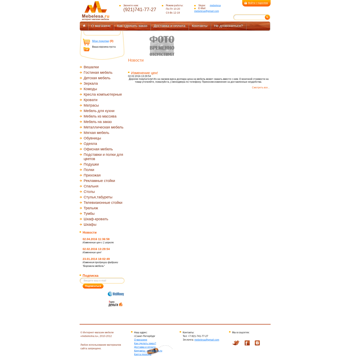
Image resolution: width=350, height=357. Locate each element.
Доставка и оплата (169, 26)
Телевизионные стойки (103, 203)
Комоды (90, 89)
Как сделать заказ (132, 26)
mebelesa (215, 5)
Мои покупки (100, 41)
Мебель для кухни (99, 111)
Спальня (91, 186)
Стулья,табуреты (98, 197)
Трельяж (91, 208)
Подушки (91, 164)
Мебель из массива (100, 116)
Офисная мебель (98, 149)
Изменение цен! (92, 252)
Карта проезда (142, 354)
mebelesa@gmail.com (206, 11)
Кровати (90, 100)
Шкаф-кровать (96, 219)
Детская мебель (97, 78)
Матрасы (91, 105)
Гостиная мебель (98, 73)
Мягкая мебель (96, 133)
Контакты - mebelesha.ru (148, 350)
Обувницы (92, 138)
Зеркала (91, 83)
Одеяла (90, 144)
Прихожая (92, 175)
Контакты (199, 26)
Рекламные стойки (99, 181)
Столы (89, 192)
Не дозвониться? (228, 26)
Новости (90, 232)
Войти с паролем (258, 3)
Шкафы (90, 224)
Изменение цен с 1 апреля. (98, 242)
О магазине (101, 26)
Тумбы (89, 214)
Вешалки (91, 67)
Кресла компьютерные (103, 94)
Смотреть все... (261, 87)
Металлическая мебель (103, 127)
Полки (89, 170)
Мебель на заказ (98, 122)
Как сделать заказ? (145, 343)
